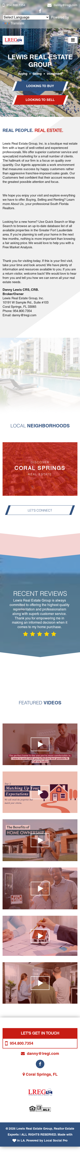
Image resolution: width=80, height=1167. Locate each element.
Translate (17, 23)
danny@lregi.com (65, 5)
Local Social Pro (56, 1140)
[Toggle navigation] (72, 40)
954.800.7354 (16, 5)
